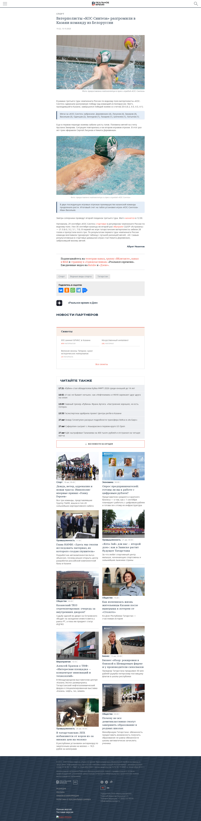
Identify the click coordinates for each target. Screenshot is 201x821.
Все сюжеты (101, 364)
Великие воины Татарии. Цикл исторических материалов (77, 354)
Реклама (60, 792)
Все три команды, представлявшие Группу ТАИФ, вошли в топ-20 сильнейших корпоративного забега (75, 496)
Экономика (107, 482)
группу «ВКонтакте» (118, 258)
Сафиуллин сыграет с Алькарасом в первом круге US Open (92, 426)
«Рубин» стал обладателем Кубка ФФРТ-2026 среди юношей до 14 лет (97, 388)
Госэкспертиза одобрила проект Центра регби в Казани (90, 413)
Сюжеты (66, 331)
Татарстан (103, 276)
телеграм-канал (95, 258)
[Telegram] (78, 290)
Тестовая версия (64, 812)
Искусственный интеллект (115, 342)
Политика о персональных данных (73, 799)
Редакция (61, 789)
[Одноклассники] (66, 290)
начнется (130, 218)
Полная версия (64, 809)
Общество (61, 601)
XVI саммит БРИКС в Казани (75, 342)
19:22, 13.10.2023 (63, 28)
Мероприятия (63, 662)
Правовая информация (67, 796)
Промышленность (65, 540)
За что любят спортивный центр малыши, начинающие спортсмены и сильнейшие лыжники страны (121, 551)
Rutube (92, 265)
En (108, 788)
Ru (103, 788)
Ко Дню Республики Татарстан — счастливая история (120, 610)
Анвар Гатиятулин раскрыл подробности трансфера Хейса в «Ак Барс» (98, 419)
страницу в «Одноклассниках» (89, 261)
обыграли (118, 226)
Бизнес (105, 656)
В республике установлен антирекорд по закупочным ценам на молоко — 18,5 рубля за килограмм (77, 740)
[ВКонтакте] (61, 290)
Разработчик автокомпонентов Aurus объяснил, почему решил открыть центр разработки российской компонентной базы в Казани (77, 554)
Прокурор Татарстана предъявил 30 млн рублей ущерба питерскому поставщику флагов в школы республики (123, 668)
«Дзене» (104, 265)
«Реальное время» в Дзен (83, 302)
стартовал (101, 223)
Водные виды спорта (81, 276)
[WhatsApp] (72, 290)
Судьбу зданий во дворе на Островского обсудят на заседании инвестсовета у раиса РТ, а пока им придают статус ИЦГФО (76, 614)
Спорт (60, 14)
